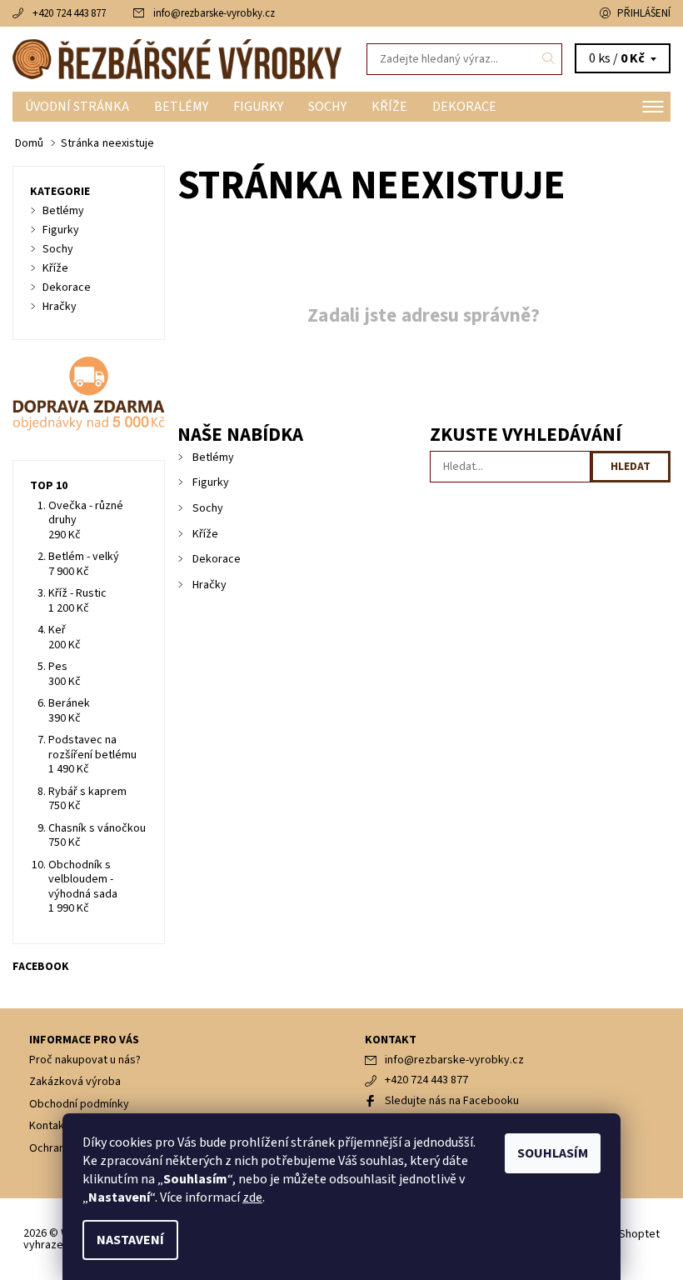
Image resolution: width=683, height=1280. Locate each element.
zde (252, 1197)
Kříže (389, 107)
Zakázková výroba (75, 1081)
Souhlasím (552, 1153)
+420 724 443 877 (69, 13)
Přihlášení (644, 13)
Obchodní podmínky (79, 1104)
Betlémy (181, 107)
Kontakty (51, 1126)
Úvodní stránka (77, 107)
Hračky (209, 585)
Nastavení (130, 1240)
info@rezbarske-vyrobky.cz (214, 13)
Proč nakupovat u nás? (85, 1060)
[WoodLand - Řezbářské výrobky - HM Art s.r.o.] (177, 58)
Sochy (327, 107)
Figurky (258, 107)
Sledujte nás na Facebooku (452, 1100)
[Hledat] (549, 59)
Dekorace (464, 107)
